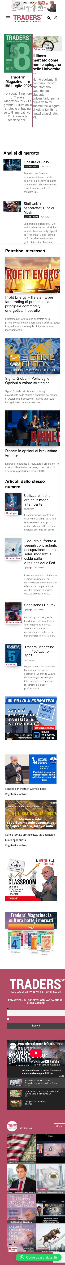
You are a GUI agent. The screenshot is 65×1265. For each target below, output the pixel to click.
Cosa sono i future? (39, 605)
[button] (39, 1257)
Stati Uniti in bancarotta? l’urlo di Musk (39, 208)
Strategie (11, 513)
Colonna (11, 664)
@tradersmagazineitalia (34, 1124)
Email (9, 1008)
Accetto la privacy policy (24, 1019)
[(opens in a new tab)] (13, 655)
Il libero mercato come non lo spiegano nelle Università (47, 62)
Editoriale (39, 49)
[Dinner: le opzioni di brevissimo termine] (32, 428)
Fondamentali (14, 622)
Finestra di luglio (36, 161)
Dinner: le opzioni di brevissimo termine (31, 453)
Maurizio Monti (31, 166)
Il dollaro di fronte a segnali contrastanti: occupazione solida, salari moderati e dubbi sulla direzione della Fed (40, 552)
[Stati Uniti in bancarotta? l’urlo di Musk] (12, 206)
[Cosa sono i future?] (13, 613)
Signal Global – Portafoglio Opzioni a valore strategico (27, 380)
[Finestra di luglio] (12, 165)
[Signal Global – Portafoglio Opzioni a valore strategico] (32, 356)
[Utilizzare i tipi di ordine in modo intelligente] (13, 504)
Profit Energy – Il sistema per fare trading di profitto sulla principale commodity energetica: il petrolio (29, 303)
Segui (59, 1126)
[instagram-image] (21, 1148)
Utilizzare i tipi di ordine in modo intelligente (38, 500)
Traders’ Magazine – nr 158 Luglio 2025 (18, 81)
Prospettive (13, 558)
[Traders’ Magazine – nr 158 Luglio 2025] (17, 53)
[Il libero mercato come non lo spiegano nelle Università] (47, 43)
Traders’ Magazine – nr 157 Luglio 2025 (39, 651)
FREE (28, 568)
